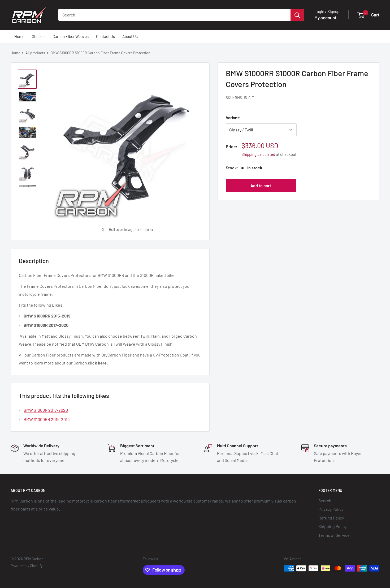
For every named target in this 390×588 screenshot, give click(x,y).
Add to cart (260, 185)
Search (324, 500)
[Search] (297, 15)
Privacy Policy (330, 509)
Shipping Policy (332, 526)
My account (325, 17)
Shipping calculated (258, 154)
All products (35, 52)
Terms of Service (334, 535)
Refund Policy (331, 517)
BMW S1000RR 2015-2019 (47, 419)
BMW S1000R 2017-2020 (46, 410)
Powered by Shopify (26, 565)
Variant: (233, 117)
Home (15, 52)
